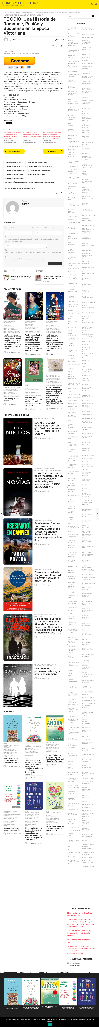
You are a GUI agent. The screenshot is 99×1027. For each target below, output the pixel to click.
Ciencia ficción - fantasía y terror (44, 418)
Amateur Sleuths (74, 222)
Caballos (85, 660)
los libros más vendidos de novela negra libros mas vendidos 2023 (29, 182)
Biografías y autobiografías (87, 28)
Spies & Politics (73, 397)
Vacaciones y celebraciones (87, 210)
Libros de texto (87, 215)
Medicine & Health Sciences (33, 746)
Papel (69, 751)
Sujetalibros (86, 574)
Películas (71, 849)
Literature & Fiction (72, 187)
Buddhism (53, 742)
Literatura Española (86, 443)
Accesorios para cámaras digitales (73, 650)
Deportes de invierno (72, 623)
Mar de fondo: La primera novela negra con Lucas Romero (47, 671)
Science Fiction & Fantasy (73, 437)
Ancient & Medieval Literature (71, 250)
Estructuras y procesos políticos (87, 388)
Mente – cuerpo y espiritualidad (88, 835)
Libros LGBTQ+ (87, 225)
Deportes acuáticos (71, 617)
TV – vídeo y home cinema (72, 686)
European (71, 374)
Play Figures (86, 860)
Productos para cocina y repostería (73, 35)
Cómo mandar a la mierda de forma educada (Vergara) (11, 761)
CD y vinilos (72, 592)
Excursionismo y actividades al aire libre (73, 630)
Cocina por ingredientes (86, 82)
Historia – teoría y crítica (73, 840)
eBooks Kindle (10, 15)
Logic (69, 523)
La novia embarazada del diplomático (53, 277)
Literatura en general (87, 428)
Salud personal (87, 778)
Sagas (70, 330)
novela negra (57, 420)
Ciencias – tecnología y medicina (87, 42)
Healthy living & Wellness (73, 177)
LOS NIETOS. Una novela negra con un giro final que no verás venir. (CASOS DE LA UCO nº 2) (47, 428)
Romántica (23, 15)
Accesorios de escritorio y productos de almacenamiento (88, 568)
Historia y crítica (74, 852)
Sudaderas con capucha (87, 503)
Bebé (69, 99)
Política (85, 385)
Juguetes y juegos (72, 768)
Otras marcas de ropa (88, 515)
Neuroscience (29, 748)
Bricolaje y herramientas (72, 577)
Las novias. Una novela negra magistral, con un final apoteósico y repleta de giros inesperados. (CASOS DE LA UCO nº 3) (48, 480)
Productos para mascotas (88, 655)
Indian (70, 371)
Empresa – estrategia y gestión (86, 119)
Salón (70, 764)
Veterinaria (86, 73)
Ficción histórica (88, 322)
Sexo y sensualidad (86, 687)
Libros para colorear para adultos (73, 710)
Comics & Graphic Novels (74, 141)
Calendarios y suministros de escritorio (87, 554)
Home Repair (72, 167)
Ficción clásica (87, 302)
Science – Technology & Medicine (73, 425)
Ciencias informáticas (87, 237)
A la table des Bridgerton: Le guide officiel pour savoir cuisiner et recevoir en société (33, 401)
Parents (70, 358)
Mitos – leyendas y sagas (88, 354)
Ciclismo (70, 613)
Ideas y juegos (87, 692)
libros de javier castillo (10, 329)
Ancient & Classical (71, 344)
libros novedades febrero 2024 (40, 166)
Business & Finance (71, 490)
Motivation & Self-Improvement (72, 65)
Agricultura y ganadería (87, 48)
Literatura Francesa (86, 449)
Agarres (70, 670)
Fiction (70, 318)
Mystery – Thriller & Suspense (71, 211)
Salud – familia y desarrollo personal (88, 815)
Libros (18, 387)
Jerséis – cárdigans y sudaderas (86, 494)
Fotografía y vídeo (72, 834)
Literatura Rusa (88, 455)
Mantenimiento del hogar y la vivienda (73, 721)
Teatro (84, 366)
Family (70, 355)
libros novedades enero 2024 (15, 166)
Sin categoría (87, 697)
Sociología (86, 415)
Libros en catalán (85, 137)
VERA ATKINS (75, 965)
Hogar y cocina (73, 727)
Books (5, 743)
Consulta (85, 108)
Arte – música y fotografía (87, 743)
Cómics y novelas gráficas (85, 173)
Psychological (73, 394)
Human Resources (71, 500)
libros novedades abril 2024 (37, 162)
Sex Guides (86, 127)
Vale (50, 1024)
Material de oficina (86, 561)
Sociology (71, 478)
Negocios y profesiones (72, 81)
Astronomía (86, 54)
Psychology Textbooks (32, 812)
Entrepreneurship (74, 495)
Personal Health (73, 566)
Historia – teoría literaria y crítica (88, 328)
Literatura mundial (86, 348)
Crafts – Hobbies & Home (73, 161)
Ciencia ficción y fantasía (88, 749)
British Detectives (71, 227)
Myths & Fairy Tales (72, 322)
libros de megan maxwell (11, 331)
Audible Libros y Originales (73, 75)
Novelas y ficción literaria (88, 772)
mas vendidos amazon (10, 750)
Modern (70, 310)
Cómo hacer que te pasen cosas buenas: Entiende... (31, 1008)
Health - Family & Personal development (11, 746)
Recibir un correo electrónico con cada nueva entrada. (25, 259)
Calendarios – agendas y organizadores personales (87, 534)
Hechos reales (87, 37)
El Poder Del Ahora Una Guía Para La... (49, 1006)
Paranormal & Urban (72, 450)
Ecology (71, 434)
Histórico (85, 810)
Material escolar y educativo (88, 578)
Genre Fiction (72, 263)
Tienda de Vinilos (88, 149)
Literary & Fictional (71, 155)
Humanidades (87, 250)
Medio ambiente (87, 63)
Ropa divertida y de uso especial (88, 509)
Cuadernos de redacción (87, 624)
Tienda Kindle (36, 15)
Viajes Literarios (88, 866)
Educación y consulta (86, 760)
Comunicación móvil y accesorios (73, 641)
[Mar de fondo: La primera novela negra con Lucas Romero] (17, 685)
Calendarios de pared (87, 547)
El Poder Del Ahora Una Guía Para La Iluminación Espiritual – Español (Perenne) (55, 758)
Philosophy (72, 508)
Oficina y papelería (85, 526)
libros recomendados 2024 (14, 178)
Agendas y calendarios (86, 540)
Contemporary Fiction (73, 257)
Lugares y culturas (85, 203)
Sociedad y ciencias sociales (88, 395)
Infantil (85, 153)
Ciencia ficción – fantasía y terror (88, 713)
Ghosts (70, 286)
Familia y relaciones (86, 829)
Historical (71, 266)
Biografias (71, 135)
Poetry (70, 333)
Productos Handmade (86, 643)
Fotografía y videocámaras (73, 680)
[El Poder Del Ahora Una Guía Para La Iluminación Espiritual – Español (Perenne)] (55, 728)
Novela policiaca (88, 521)
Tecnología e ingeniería (87, 67)
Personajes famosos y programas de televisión (87, 90)
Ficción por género (9, 387)
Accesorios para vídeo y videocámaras (73, 664)
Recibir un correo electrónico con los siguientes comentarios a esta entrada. (33, 252)
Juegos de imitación (71, 792)
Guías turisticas (88, 273)
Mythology (72, 327)
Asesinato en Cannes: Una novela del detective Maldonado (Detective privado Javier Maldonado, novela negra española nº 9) (48, 531)
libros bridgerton (8, 328)
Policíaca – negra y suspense (88, 370)
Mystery (71, 220)
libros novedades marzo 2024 (15, 170)
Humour (70, 316)
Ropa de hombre (87, 466)
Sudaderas (86, 500)
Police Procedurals (72, 237)
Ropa (84, 490)
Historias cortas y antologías (88, 335)
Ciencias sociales (88, 755)
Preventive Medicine (71, 546)
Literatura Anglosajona (87, 422)
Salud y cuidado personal (88, 681)
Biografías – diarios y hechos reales (73, 861)
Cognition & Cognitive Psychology (72, 465)
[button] (91, 4)
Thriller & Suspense (71, 243)
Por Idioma (86, 727)
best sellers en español (10, 326)
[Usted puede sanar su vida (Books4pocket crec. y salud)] (55, 796)
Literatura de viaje (87, 278)
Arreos (84, 662)
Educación (86, 400)
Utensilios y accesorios (53, 378)
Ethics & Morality (71, 511)
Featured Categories (31, 384)
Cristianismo (86, 804)
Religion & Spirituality (52, 744)
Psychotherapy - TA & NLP (32, 814)
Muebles (70, 761)
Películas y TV (87, 639)
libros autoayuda (8, 749)
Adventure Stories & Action (73, 204)
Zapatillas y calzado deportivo (86, 473)
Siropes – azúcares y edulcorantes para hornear (73, 43)
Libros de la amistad (86, 588)
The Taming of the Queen (11, 400)
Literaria (85, 344)
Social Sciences (29, 815)
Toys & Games (87, 844)
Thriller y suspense (85, 379)
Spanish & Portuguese (72, 377)
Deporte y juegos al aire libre (87, 181)
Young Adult (72, 552)
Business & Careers (71, 56)
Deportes (71, 608)
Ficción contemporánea (88, 306)
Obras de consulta (85, 796)
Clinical (70, 540)
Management (72, 71)
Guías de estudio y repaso (88, 731)
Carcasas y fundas (72, 674)
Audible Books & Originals (73, 50)
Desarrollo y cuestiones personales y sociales (87, 190)
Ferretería (71, 582)
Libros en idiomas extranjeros (30, 387)
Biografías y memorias (86, 706)
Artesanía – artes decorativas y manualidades (73, 702)
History (70, 517)
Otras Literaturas (86, 633)
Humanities (71, 506)
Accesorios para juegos (73, 804)
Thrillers (71, 388)
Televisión (71, 857)
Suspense (71, 412)
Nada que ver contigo (21, 276)
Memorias (85, 458)
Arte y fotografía (72, 822)
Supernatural (72, 406)
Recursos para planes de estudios (87, 595)
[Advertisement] (81, 889)
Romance (85, 363)
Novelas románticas (86, 766)
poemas (5, 756)
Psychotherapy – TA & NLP (74, 472)
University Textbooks (31, 749)
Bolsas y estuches (51, 375)
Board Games (87, 854)
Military (70, 271)
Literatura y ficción (9, 389)
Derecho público (88, 246)
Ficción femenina (88, 312)
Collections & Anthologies (72, 278)
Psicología (86, 411)
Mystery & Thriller (71, 198)
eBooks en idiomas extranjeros (9, 322)
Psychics (71, 409)
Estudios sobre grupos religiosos (87, 405)
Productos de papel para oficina (87, 603)
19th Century (72, 268)
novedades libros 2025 (10, 752)
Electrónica (72, 637)
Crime (69, 391)
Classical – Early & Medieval (74, 339)
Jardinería (71, 716)
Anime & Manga (73, 146)
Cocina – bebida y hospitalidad (88, 77)
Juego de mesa (73, 810)
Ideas (84, 694)
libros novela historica (14, 174)
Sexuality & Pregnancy (72, 571)
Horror (70, 274)
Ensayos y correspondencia (88, 297)
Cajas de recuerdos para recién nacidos (73, 109)
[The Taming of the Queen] (12, 372)
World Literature (74, 364)
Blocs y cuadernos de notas (87, 617)
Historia (85, 736)
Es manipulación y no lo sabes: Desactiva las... (86, 1008)
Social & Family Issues (73, 350)
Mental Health (73, 542)
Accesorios (72, 646)
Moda (84, 461)
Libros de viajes (87, 418)
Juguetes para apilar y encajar (73, 786)
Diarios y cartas (88, 34)
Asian (69, 368)
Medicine (27, 745)
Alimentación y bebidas (73, 28)
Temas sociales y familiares (88, 782)
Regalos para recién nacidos (73, 102)
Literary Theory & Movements (73, 305)
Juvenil (46, 614)
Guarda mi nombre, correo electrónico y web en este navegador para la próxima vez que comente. (31, 240)
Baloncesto (72, 610)
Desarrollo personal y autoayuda (86, 822)
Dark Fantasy (72, 283)
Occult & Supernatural (72, 290)
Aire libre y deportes (86, 480)
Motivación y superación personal (72, 93)
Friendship (71, 361)
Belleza (48, 374)
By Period (71, 335)
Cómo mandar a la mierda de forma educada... (12, 1007)
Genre (70, 152)
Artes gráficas (73, 830)
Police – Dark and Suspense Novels (74, 383)
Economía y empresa (86, 112)
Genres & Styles (73, 301)
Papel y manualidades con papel (73, 745)
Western (71, 520)
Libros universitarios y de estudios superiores (88, 231)
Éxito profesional (72, 86)
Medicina (85, 60)
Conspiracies (72, 400)
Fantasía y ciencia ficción (87, 197)
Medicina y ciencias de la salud (87, 255)
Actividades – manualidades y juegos (88, 157)
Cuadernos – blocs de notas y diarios (88, 610)
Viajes (84, 841)
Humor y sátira (87, 341)
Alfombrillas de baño (73, 732)
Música (70, 846)
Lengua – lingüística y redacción (86, 789)
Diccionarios (86, 433)
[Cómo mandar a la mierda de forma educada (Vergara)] (12, 728)
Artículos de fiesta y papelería (88, 649)
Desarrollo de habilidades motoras (73, 780)
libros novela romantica (35, 174)
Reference (71, 480)
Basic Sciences (29, 743)
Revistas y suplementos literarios (87, 667)
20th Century (72, 313)
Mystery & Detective (71, 560)
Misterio (85, 375)
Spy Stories (72, 403)
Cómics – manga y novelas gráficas (88, 102)
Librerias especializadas (73, 813)
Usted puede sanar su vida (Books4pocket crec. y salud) (55, 828)
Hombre (85, 464)
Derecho (85, 243)
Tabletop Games (88, 852)
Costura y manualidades (73, 739)
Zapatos (85, 469)
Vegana (85, 97)
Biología (85, 57)
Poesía (84, 360)
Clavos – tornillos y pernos (72, 586)
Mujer (84, 488)
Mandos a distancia (71, 657)
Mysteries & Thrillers (72, 555)
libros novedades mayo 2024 (40, 170)
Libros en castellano (86, 219)
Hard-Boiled (72, 233)
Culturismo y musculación (72, 602)
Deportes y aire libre (73, 596)
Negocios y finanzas (86, 262)
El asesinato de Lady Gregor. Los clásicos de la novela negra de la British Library (48, 576)
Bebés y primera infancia (73, 773)
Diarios (84, 630)
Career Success (73, 61)
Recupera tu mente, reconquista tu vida (11, 829)
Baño (69, 729)
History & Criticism (71, 296)
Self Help (6, 747)
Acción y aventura (85, 290)
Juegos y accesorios (72, 798)
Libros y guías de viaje (88, 268)
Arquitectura (72, 827)
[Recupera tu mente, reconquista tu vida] (12, 795)
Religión (85, 802)
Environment (72, 431)
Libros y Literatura (20, 3)
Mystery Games (87, 857)
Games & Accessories (86, 847)
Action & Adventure (71, 192)
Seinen (70, 149)
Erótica (85, 125)
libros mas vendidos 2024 (14, 162)
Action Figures (87, 863)
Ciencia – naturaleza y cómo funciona (87, 165)
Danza (84, 485)
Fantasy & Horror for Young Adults (73, 444)
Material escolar (88, 583)
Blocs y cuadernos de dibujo (72, 755)
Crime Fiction (72, 217)
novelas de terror (9, 755)
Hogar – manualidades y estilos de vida (73, 694)
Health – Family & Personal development (74, 171)
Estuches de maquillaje (53, 376)
